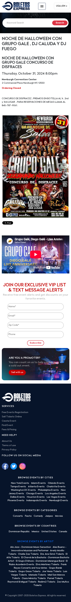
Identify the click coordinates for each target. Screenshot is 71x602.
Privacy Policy (9, 450)
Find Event (7, 425)
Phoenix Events (16, 500)
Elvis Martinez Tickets (47, 564)
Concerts (18, 516)
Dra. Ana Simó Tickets (52, 554)
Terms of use (9, 445)
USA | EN (60, 6)
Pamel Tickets (55, 578)
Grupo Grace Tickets (29, 571)
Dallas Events (17, 497)
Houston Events (36, 497)
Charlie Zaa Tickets (28, 554)
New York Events (20, 483)
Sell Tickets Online (12, 416)
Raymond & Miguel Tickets (22, 582)
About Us (7, 441)
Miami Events (38, 483)
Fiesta (28, 516)
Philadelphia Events (48, 490)
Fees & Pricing (9, 429)
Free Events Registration (15, 412)
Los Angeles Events (55, 493)
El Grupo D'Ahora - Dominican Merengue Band (40, 561)
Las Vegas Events (56, 497)
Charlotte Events (56, 486)
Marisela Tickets (37, 575)
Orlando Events (56, 483)
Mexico (35, 531)
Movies (59, 516)
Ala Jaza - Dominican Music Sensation (30, 547)
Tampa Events (18, 486)
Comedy (38, 516)
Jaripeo (49, 516)
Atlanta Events (36, 486)
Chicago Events (34, 493)
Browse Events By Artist (35, 541)
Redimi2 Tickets (46, 582)
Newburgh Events (58, 500)
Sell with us (17, 372)
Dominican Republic (19, 531)
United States (49, 531)
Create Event (9, 421)
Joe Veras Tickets (51, 571)
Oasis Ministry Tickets (34, 578)
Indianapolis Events (36, 500)
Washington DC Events (23, 490)
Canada (63, 531)
